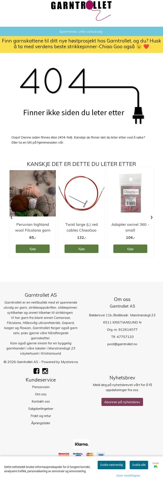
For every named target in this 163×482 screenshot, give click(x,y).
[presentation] (11, 217)
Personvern (41, 387)
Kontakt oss (41, 401)
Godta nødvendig (111, 464)
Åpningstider (40, 423)
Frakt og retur (41, 416)
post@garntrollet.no (122, 344)
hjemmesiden (47, 142)
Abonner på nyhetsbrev (122, 402)
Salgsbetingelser (40, 408)
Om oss (40, 394)
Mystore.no (69, 362)
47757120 (125, 337)
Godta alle (139, 464)
